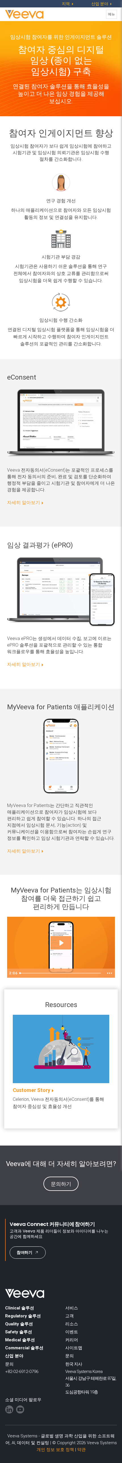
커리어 (71, 1339)
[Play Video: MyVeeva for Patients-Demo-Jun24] (61, 943)
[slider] (61, 973)
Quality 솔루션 (19, 1324)
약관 (81, 1449)
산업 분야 (14, 1355)
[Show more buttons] (109, 973)
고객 (69, 1316)
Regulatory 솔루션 (23, 1316)
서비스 (71, 1308)
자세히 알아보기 (23, 502)
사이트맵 (73, 1347)
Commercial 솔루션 (24, 1347)
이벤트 (71, 1331)
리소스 (71, 1324)
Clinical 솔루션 (19, 1308)
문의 (69, 1355)
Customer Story (31, 1090)
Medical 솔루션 (20, 1339)
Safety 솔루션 (18, 1331)
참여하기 (24, 1252)
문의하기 (61, 1184)
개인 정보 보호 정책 (55, 1449)
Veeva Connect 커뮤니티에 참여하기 (52, 1224)
